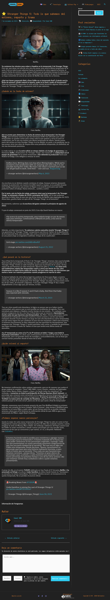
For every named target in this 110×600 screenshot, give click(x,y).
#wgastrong (55, 168)
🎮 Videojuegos (88, 4)
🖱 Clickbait (82, 113)
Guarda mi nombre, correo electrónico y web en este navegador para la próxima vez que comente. (36, 579)
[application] (77, 4)
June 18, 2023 (46, 494)
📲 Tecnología (55, 4)
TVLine (52, 266)
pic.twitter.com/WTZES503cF (18, 489)
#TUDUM (31, 482)
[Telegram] (38, 596)
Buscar (99, 13)
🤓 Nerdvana (82, 117)
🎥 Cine (81, 86)
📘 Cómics (81, 94)
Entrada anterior (12, 538)
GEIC (98, 4)
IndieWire (8, 431)
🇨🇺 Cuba (43, 4)
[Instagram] (46, 596)
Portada (80, 74)
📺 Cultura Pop (70, 4)
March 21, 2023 (45, 297)
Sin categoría (82, 78)
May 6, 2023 (44, 173)
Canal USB (18, 518)
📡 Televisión (24, 21)
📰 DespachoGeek (35, 21)
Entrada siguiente (59, 538)
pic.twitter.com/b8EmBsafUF (27, 242)
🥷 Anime (81, 121)
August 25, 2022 (46, 247)
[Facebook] (42, 596)
